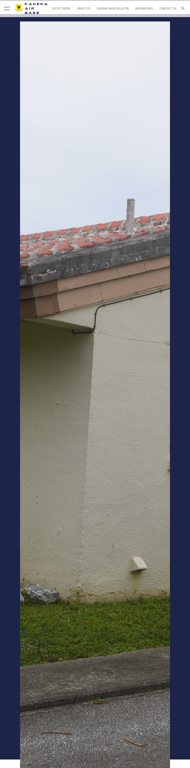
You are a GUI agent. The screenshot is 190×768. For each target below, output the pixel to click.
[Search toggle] (184, 8)
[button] (6, 8)
